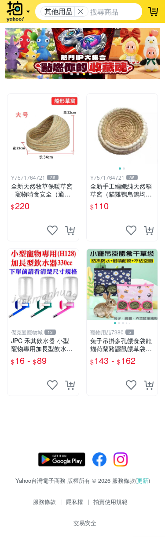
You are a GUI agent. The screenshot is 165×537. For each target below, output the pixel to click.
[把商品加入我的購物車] (70, 230)
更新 (142, 480)
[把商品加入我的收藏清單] (52, 230)
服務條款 (44, 501)
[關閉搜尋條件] (80, 11)
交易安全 (84, 522)
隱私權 (74, 501)
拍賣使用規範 (110, 501)
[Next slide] (152, 130)
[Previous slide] (92, 130)
